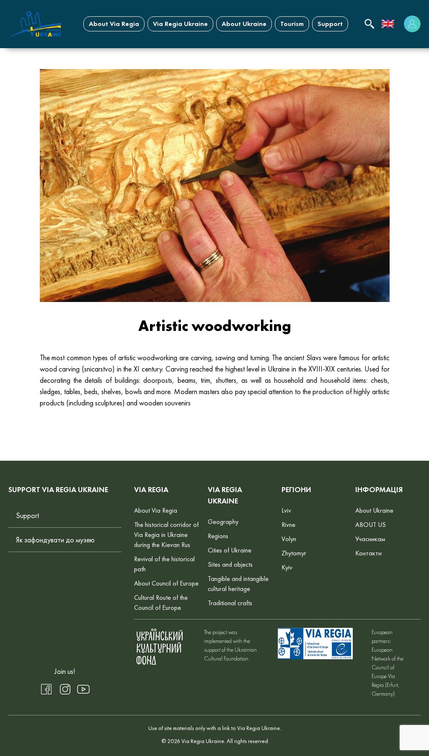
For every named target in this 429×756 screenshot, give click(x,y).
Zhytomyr (294, 553)
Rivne (288, 524)
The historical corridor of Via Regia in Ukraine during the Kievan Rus (166, 534)
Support (330, 23)
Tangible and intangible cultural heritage (238, 583)
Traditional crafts (230, 603)
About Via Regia (114, 23)
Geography (223, 521)
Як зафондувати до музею (55, 539)
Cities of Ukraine (229, 550)
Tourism (292, 23)
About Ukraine (244, 23)
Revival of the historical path (164, 564)
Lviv (286, 510)
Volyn (289, 538)
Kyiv (287, 567)
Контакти (368, 553)
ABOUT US (370, 524)
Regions (218, 536)
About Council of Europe (166, 583)
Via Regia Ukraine (180, 23)
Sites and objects (230, 564)
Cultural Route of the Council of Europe (161, 602)
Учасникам (370, 538)
